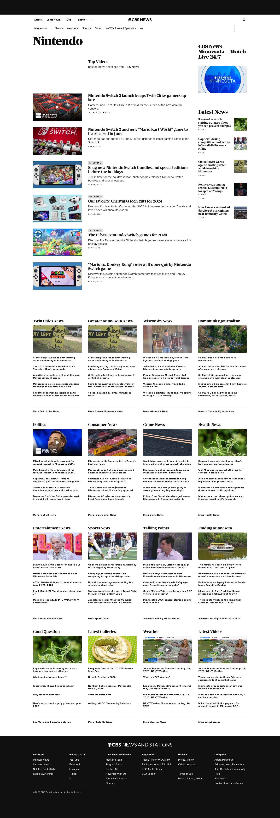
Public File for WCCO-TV (156, 759)
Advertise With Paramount (229, 764)
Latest (38, 19)
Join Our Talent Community (230, 769)
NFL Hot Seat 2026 (44, 769)
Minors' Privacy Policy (190, 778)
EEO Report (148, 774)
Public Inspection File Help (157, 764)
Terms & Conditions (117, 778)
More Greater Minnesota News (105, 411)
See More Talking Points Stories (161, 618)
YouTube (74, 759)
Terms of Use (185, 774)
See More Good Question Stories (52, 721)
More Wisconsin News (156, 411)
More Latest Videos (209, 721)
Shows (82, 19)
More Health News (209, 514)
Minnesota (40, 28)
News (58, 28)
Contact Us (112, 769)
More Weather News (154, 721)
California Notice (187, 764)
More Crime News (153, 514)
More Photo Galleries (100, 721)
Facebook (75, 764)
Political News (41, 759)
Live (69, 19)
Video (98, 28)
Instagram (74, 769)
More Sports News (98, 618)
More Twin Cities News (46, 411)
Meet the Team (114, 759)
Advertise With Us (116, 774)
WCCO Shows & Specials (120, 28)
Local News (54, 19)
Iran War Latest (41, 764)
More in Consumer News (102, 514)
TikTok (72, 774)
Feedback (220, 778)
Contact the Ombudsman (229, 783)
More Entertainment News (48, 618)
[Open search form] (244, 19)
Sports (86, 28)
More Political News (44, 514)
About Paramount (224, 759)
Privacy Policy (186, 759)
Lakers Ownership (43, 774)
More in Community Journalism (216, 411)
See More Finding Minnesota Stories (219, 618)
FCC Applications (152, 769)
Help (217, 774)
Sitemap (110, 783)
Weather (72, 28)
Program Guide (114, 764)
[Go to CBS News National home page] (140, 19)
